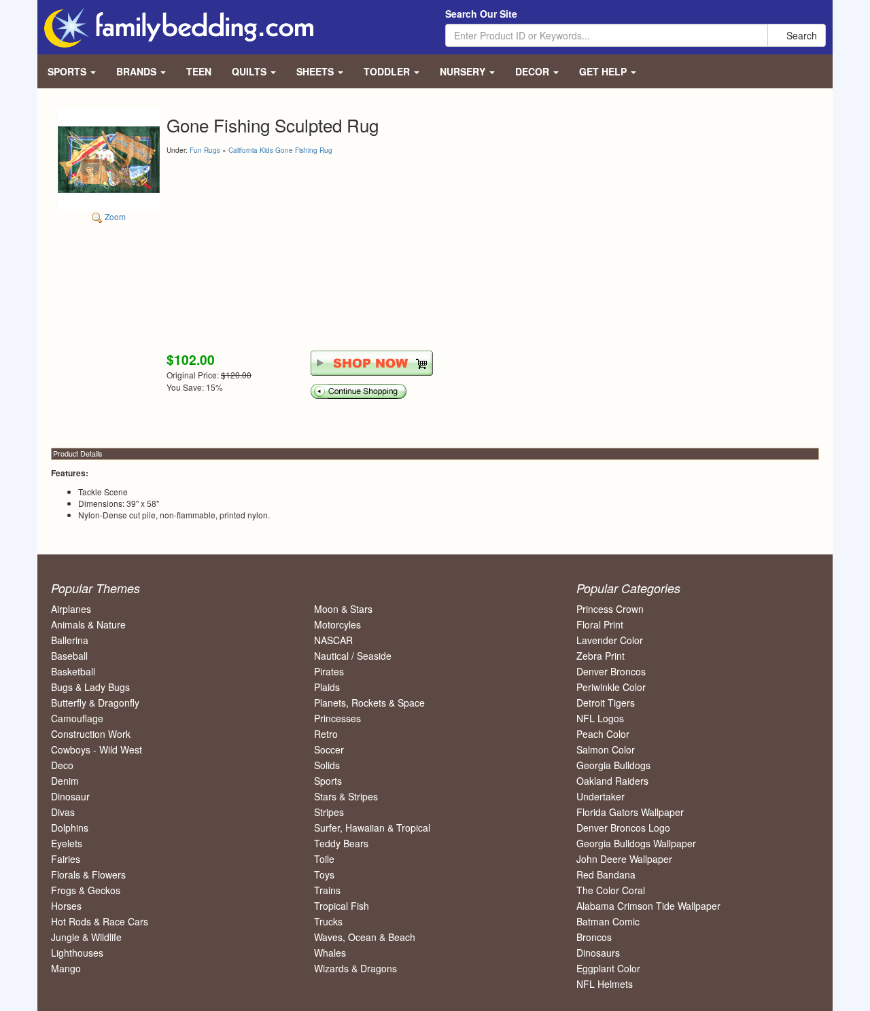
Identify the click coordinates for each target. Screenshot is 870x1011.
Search (800, 35)
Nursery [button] (464, 71)
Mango (66, 968)
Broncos (594, 937)
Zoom (114, 216)
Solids (327, 765)
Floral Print (599, 624)
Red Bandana (606, 874)
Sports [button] (68, 71)
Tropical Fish (341, 905)
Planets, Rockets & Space (369, 702)
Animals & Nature (88, 624)
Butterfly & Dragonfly (95, 702)
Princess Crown (610, 609)
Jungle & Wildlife (86, 937)
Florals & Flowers (88, 874)
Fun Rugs (205, 150)
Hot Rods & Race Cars (99, 921)
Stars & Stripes (346, 796)
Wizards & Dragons (355, 968)
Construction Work (90, 734)
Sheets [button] (316, 71)
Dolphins (69, 827)
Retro (326, 734)
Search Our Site (481, 13)
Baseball (69, 655)
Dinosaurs (598, 952)
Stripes (329, 812)
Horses (66, 905)
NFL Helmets (604, 984)
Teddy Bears (341, 843)
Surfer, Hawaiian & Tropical (372, 827)
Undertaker (600, 796)
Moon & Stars (343, 609)
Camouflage (77, 718)
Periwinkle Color (611, 687)
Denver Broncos (611, 671)
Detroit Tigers (605, 702)
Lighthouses (77, 952)
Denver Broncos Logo (623, 827)
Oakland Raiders (612, 780)
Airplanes (71, 609)
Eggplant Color (608, 968)
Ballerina (69, 640)
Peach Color (602, 734)
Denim (65, 780)
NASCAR (333, 640)
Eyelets (66, 843)
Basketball (73, 671)
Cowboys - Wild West (96, 749)
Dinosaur (70, 796)
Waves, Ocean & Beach (364, 937)
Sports (328, 780)
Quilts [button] (250, 71)
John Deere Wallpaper (624, 859)
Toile (324, 859)
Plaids (327, 687)
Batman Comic (608, 921)
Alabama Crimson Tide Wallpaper (648, 905)
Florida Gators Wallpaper (630, 812)
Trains (327, 890)
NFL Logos (600, 718)
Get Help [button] (604, 71)
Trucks (328, 921)
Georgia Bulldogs (613, 765)
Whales (330, 952)
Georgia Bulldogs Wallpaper (636, 843)
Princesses (337, 718)
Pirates (329, 671)
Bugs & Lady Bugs (90, 687)
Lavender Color (609, 640)
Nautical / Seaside (353, 655)
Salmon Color (605, 749)
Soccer (329, 749)
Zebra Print (600, 655)
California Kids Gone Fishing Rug (280, 150)
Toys (324, 874)
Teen (198, 71)
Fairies (65, 859)
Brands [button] (137, 71)
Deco (62, 765)
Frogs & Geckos (85, 890)
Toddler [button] (388, 71)
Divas (63, 812)
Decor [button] (533, 71)
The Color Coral (610, 890)
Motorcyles (337, 624)
